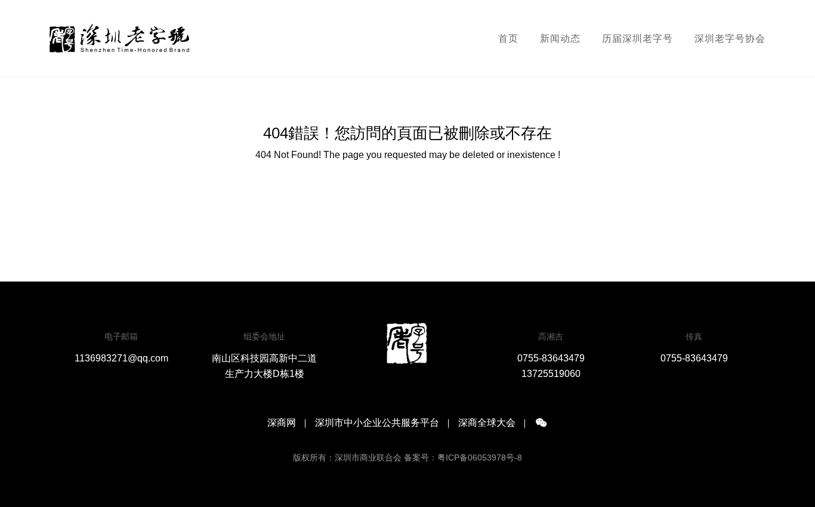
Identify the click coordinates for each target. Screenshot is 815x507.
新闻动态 (560, 38)
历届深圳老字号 (637, 38)
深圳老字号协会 (729, 38)
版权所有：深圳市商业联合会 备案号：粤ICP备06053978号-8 (407, 457)
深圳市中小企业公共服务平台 (377, 423)
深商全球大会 (486, 423)
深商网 (281, 423)
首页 (508, 38)
